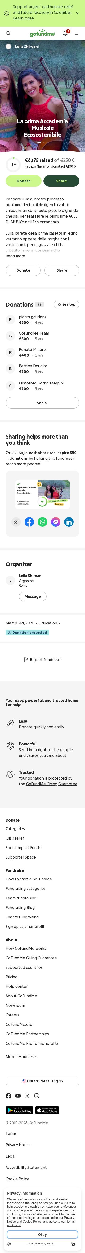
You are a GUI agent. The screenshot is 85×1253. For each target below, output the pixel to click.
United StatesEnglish (45, 1081)
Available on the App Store (47, 1110)
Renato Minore (32, 349)
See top (69, 304)
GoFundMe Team (34, 333)
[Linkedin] (69, 522)
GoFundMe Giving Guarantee (51, 784)
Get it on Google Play (19, 1110)
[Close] (77, 13)
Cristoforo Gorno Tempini (41, 383)
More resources (20, 1056)
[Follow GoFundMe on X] (27, 1096)
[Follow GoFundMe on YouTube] (18, 1096)
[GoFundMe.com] (42, 33)
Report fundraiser (46, 659)
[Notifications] (65, 33)
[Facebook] (29, 522)
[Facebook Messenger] (55, 522)
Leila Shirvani (30, 575)
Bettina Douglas (33, 366)
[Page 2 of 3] (43, 142)
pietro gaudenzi (33, 317)
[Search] (8, 33)
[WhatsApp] (42, 522)
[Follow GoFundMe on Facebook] (8, 1096)
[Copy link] (16, 522)
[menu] (76, 33)
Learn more (23, 18)
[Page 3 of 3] (47, 142)
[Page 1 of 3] (39, 142)
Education (48, 623)
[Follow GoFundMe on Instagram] (37, 1096)
